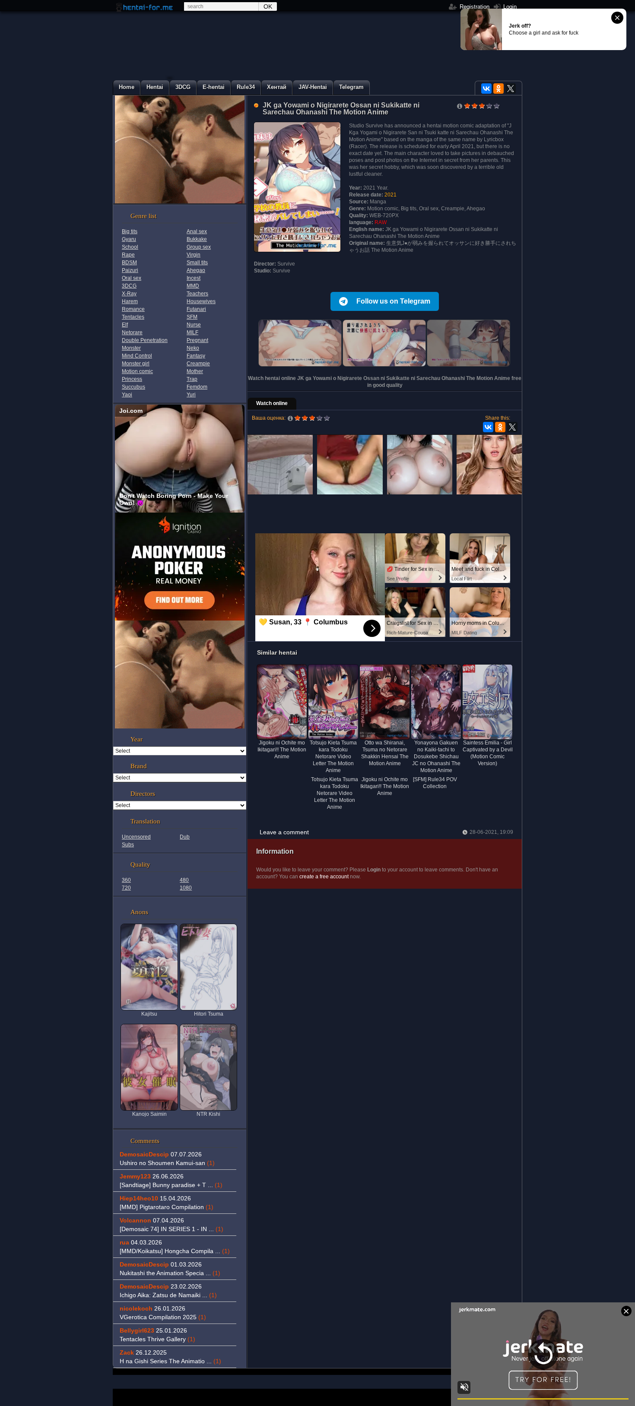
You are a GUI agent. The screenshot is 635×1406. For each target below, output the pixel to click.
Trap (192, 379)
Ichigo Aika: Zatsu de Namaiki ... (168, 1295)
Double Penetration (145, 340)
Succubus (133, 387)
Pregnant (197, 340)
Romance (133, 309)
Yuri (191, 395)
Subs (128, 845)
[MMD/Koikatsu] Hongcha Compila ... (175, 1251)
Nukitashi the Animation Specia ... (170, 1273)
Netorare (132, 332)
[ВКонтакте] (486, 88)
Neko (193, 348)
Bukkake (197, 239)
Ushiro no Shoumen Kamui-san (167, 1162)
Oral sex (131, 278)
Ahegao (196, 270)
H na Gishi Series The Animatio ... (170, 1361)
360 (126, 880)
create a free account (324, 877)
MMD (193, 286)
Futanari (196, 309)
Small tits (197, 263)
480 (184, 880)
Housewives (201, 301)
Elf (125, 325)
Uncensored (136, 837)
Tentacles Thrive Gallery (157, 1339)
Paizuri (130, 270)
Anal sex (197, 231)
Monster (131, 348)
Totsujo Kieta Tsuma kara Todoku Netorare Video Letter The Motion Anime (334, 793)
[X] (510, 88)
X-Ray (129, 294)
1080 (186, 888)
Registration (473, 6)
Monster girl (135, 364)
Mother (195, 371)
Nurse (194, 325)
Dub (185, 837)
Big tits (129, 231)
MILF (192, 332)
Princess (132, 379)
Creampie (198, 364)
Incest (193, 278)
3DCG (129, 286)
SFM (192, 317)
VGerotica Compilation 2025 (163, 1317)
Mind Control (137, 356)
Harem (130, 301)
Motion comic (137, 371)
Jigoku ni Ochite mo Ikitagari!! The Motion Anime (384, 786)
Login (509, 6)
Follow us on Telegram (393, 301)
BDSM (129, 263)
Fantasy (196, 356)
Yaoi (127, 395)
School (130, 247)
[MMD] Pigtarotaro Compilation (166, 1206)
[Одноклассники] (498, 88)
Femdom (197, 387)
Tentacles (133, 317)
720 (126, 888)
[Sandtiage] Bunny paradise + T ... (171, 1184)
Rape (128, 255)
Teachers (197, 294)
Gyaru (129, 239)
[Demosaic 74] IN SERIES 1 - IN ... (171, 1229)
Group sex (199, 247)
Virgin (193, 255)
